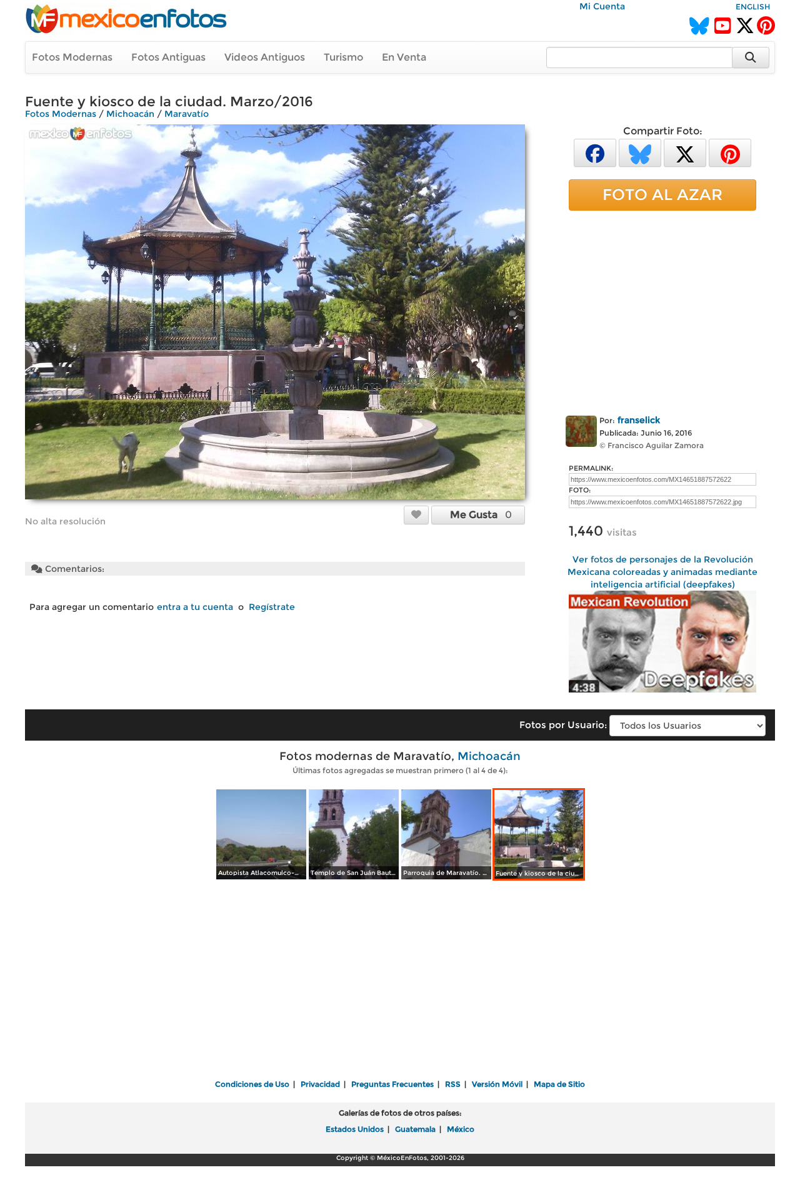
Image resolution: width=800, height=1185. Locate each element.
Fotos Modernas (72, 57)
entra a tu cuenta (195, 606)
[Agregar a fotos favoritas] (416, 514)
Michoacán (130, 113)
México (460, 1129)
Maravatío (186, 113)
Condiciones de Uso (252, 1084)
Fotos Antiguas (168, 57)
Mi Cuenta (602, 6)
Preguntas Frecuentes (392, 1084)
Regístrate (272, 606)
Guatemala (415, 1129)
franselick (639, 420)
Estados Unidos (355, 1129)
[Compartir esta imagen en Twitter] (685, 152)
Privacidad (320, 1084)
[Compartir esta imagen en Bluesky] (640, 152)
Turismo (343, 57)
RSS (453, 1084)
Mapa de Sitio (559, 1084)
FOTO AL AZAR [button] (662, 194)
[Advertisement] (663, 310)
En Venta (404, 57)
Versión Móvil (497, 1084)
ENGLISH (753, 6)
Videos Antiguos (264, 57)
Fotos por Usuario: (563, 725)
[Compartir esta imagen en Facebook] (595, 152)
